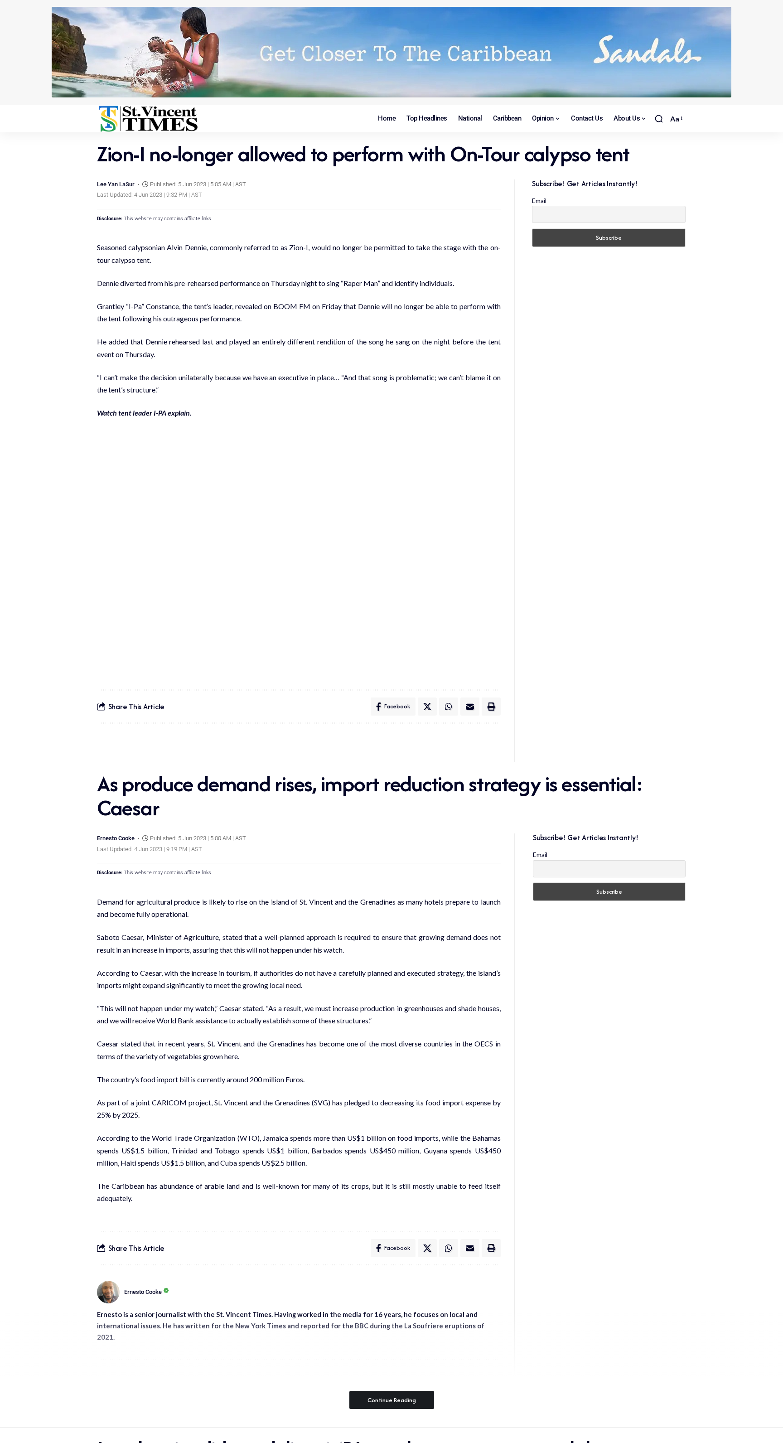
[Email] (469, 706)
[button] (658, 118)
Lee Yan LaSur (116, 184)
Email (539, 200)
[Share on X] (427, 706)
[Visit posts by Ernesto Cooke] (108, 1292)
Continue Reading (391, 1399)
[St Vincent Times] (149, 118)
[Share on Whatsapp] (448, 706)
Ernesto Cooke (116, 838)
